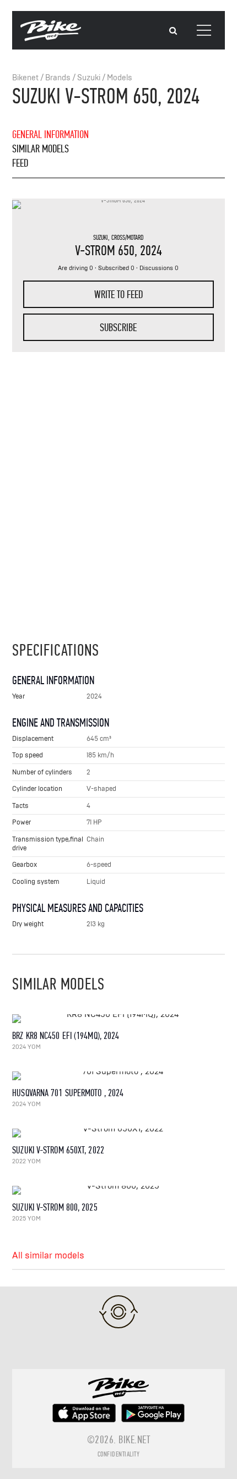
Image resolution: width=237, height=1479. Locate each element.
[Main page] (50, 38)
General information (50, 134)
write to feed (118, 294)
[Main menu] (204, 30)
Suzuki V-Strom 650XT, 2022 (58, 1150)
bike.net (134, 1439)
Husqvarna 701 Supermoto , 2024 (67, 1093)
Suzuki (88, 78)
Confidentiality (119, 1454)
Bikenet (25, 78)
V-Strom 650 (104, 250)
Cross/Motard (127, 237)
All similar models (48, 1255)
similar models (40, 148)
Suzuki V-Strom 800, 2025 (54, 1207)
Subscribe (118, 327)
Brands (58, 78)
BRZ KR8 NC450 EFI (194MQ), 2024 (65, 1036)
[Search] (173, 31)
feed (20, 163)
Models (119, 78)
